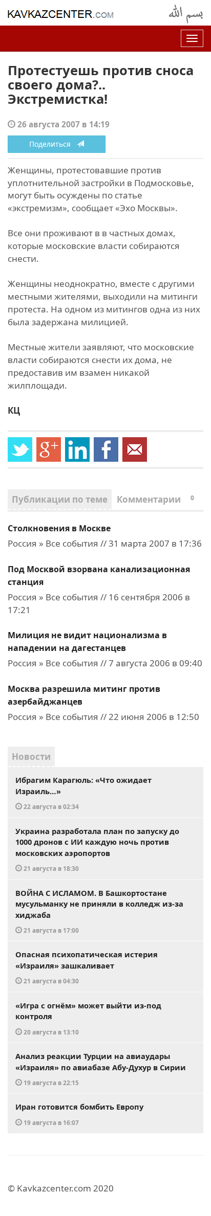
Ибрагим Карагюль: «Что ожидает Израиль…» (83, 792)
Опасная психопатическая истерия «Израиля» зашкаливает (86, 967)
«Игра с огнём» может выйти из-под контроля (88, 1018)
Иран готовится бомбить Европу (79, 1114)
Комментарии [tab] (155, 499)
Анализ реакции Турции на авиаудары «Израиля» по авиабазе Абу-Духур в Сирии (100, 1069)
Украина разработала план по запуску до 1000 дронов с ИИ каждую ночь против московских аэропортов (97, 849)
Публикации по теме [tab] (60, 499)
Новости (31, 756)
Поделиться (53, 144)
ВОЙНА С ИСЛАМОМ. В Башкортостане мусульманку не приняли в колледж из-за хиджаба (99, 911)
